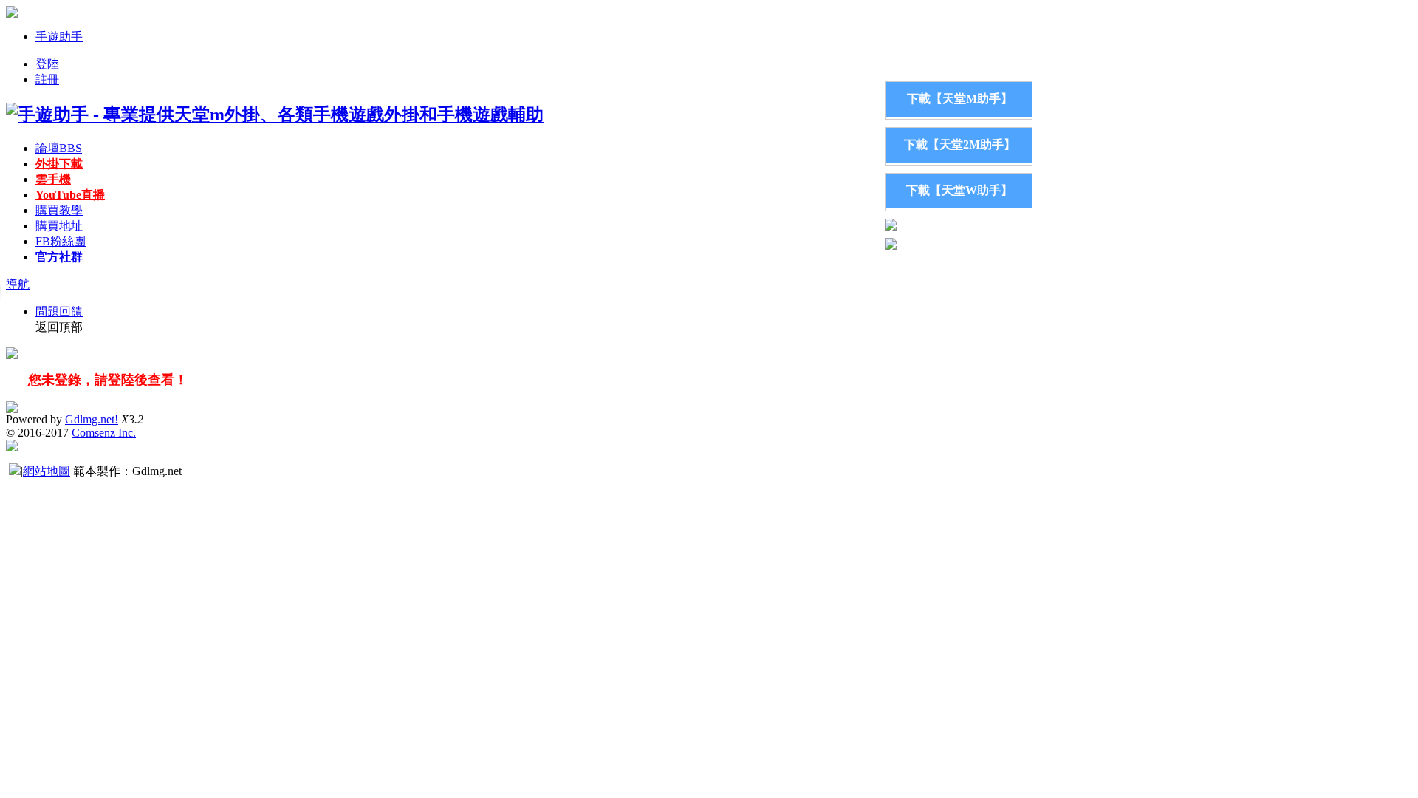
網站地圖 (46, 471)
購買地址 (59, 225)
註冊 (47, 79)
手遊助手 (59, 36)
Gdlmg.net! (91, 419)
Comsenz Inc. (104, 432)
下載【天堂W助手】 (959, 190)
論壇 (58, 148)
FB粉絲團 (60, 241)
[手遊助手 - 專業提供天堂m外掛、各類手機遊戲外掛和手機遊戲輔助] (275, 114)
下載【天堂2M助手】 (959, 144)
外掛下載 (59, 163)
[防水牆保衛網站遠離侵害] (15, 471)
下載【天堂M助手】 (960, 98)
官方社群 (59, 256)
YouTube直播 (70, 194)
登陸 (47, 64)
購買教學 (59, 210)
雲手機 (53, 179)
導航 (18, 284)
